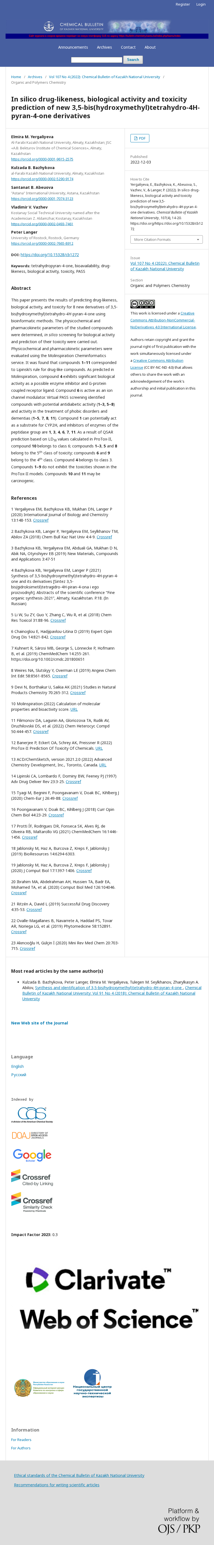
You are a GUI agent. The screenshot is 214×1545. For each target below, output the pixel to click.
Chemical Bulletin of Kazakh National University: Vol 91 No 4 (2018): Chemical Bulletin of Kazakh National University (111, 993)
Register (183, 4)
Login (201, 4)
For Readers (21, 1439)
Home (16, 76)
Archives (104, 47)
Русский (18, 1074)
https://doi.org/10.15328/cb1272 (50, 254)
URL (74, 709)
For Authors (21, 1447)
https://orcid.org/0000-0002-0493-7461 (42, 223)
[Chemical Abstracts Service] (32, 1121)
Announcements (73, 47)
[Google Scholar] (32, 1161)
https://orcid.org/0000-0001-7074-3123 (42, 198)
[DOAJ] (32, 1140)
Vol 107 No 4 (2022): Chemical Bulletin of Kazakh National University (104, 76)
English (17, 1066)
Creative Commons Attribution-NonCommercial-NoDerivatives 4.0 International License (163, 320)
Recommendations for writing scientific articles (56, 1484)
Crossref (40, 520)
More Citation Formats (152, 239)
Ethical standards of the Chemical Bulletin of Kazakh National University (79, 1475)
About (150, 47)
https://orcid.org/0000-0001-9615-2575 (42, 159)
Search (133, 60)
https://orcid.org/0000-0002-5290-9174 (42, 179)
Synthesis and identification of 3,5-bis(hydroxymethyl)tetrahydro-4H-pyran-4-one (109, 987)
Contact (128, 47)
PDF (141, 138)
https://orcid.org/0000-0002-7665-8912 (42, 243)
